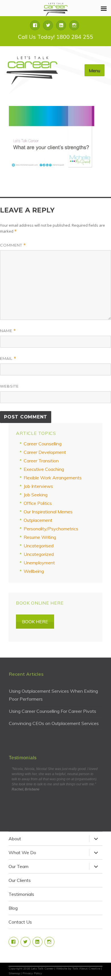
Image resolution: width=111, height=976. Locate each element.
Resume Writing (40, 537)
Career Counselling (42, 443)
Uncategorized (39, 554)
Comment (13, 245)
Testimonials (21, 894)
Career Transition (41, 460)
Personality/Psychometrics (51, 528)
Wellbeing (34, 571)
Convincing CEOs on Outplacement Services (54, 723)
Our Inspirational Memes (48, 511)
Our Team (18, 866)
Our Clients (20, 880)
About (15, 838)
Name (8, 330)
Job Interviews (38, 486)
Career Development (45, 452)
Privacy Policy (32, 973)
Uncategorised (39, 545)
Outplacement (38, 520)
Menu (94, 70)
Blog (13, 908)
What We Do (22, 852)
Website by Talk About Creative (78, 968)
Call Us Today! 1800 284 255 (55, 36)
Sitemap (14, 973)
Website (9, 386)
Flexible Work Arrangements (53, 477)
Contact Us (20, 922)
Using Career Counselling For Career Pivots (52, 711)
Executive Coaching (44, 469)
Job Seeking (36, 494)
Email (8, 358)
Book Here (35, 621)
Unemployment (39, 562)
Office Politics (38, 503)
